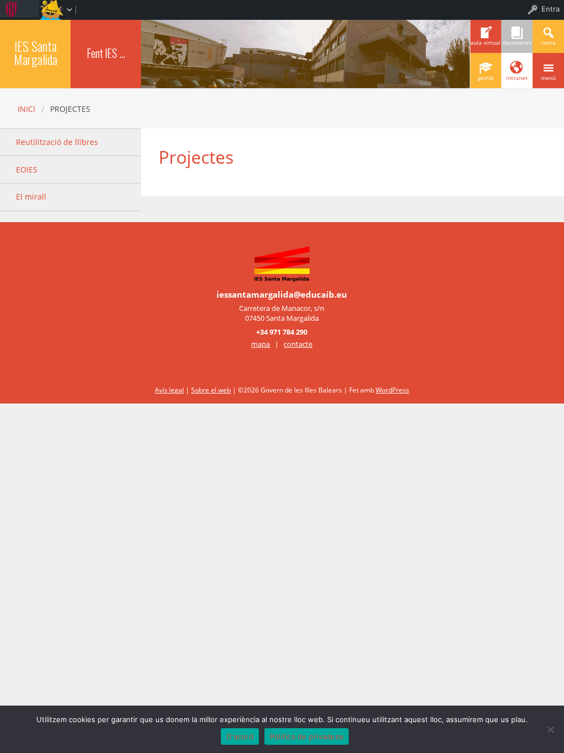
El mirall (31, 196)
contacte (298, 344)
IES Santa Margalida (35, 52)
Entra (550, 8)
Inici (26, 109)
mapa (260, 344)
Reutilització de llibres (57, 142)
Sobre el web (211, 390)
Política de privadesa (306, 736)
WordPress (392, 390)
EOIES (26, 169)
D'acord (239, 736)
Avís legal (169, 390)
